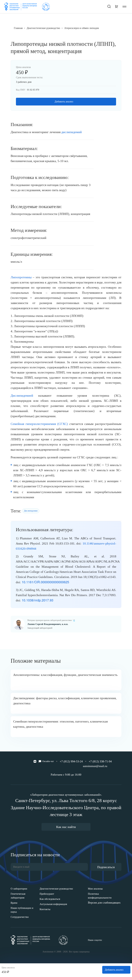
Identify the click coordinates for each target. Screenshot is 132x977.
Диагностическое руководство (56, 888)
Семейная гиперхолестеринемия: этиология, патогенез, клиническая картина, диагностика (60, 724)
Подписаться (106, 867)
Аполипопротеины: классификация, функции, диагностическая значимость (65, 675)
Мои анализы (95, 888)
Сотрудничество (20, 917)
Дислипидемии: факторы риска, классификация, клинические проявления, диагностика (65, 700)
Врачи (14, 902)
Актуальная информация (53, 904)
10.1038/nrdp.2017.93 (37, 600)
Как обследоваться (50, 899)
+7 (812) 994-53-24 (71, 761)
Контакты (45, 909)
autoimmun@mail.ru (95, 766)
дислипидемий (71, 132)
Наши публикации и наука (22, 910)
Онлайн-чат (48, 761)
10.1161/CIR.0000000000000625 (45, 582)
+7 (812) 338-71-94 (100, 761)
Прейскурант (47, 893)
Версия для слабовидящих (104, 902)
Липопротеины (21, 277)
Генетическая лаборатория (18, 895)
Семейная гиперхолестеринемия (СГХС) (39, 424)
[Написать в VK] (35, 761)
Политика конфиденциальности (100, 895)
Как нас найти (66, 827)
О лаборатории (19, 888)
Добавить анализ (64, 101)
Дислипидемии (31, 510)
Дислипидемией (22, 395)
